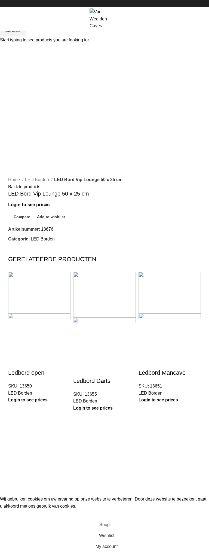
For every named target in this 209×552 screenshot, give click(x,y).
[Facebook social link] (98, 3)
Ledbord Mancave (162, 372)
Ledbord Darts (91, 380)
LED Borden (20, 393)
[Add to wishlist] (44, 362)
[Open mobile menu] (6, 18)
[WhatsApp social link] (111, 3)
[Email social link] (105, 3)
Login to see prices (28, 400)
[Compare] (15, 362)
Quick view (29, 362)
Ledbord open (26, 372)
